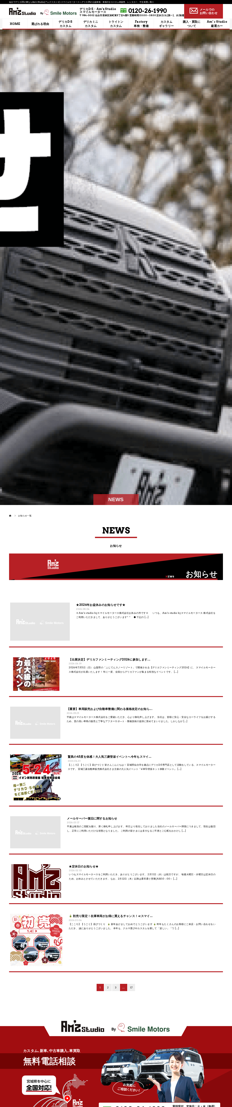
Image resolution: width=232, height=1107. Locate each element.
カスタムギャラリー (166, 24)
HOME (15, 24)
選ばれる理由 (40, 24)
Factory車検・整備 (141, 24)
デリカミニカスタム (90, 24)
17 (131, 987)
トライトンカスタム (116, 24)
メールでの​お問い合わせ (209, 11)
